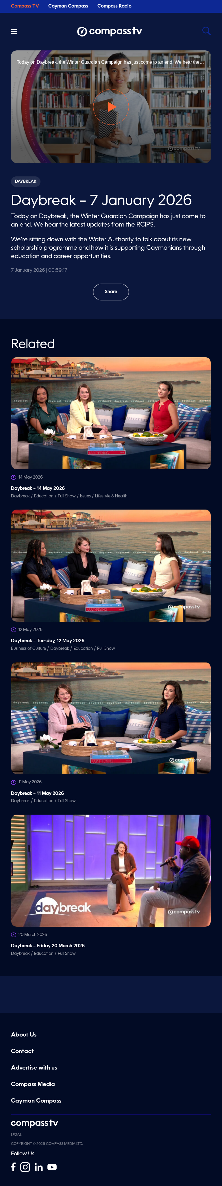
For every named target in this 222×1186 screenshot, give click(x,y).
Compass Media (33, 1085)
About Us (23, 1035)
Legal (16, 1135)
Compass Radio (114, 6)
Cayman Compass (68, 6)
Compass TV (25, 6)
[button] (111, 107)
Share (117, 295)
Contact (22, 1051)
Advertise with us (34, 1068)
